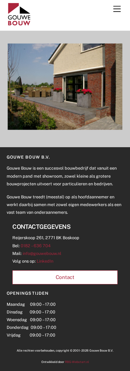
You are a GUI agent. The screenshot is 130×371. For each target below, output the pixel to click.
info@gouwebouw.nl (42, 253)
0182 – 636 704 (36, 245)
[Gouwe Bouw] (19, 23)
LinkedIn (45, 261)
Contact (65, 277)
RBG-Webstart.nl (77, 362)
